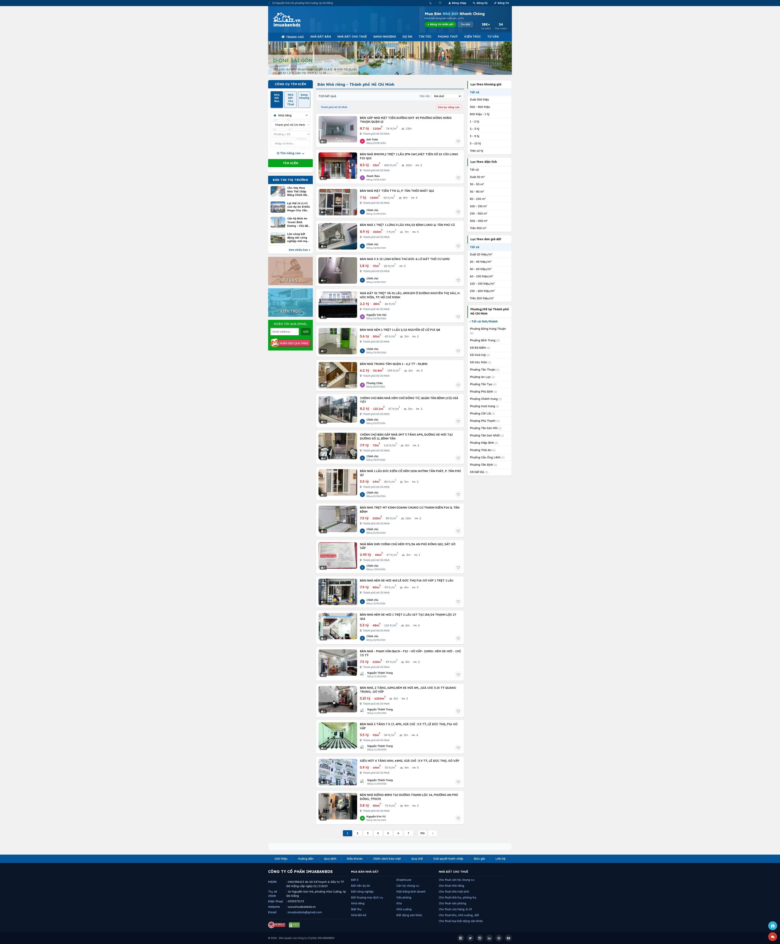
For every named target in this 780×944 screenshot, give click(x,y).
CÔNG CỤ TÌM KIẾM (290, 84)
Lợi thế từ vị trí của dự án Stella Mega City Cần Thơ (298, 207)
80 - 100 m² (478, 199)
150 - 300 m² (478, 213)
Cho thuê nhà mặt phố (454, 891)
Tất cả (474, 92)
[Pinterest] (498, 938)
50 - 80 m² (477, 191)
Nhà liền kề (358, 915)
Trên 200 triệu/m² (482, 298)
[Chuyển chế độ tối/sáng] (431, 3)
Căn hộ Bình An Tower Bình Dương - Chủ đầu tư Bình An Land (298, 222)
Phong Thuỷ (448, 36)
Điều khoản (354, 858)
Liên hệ (500, 858)
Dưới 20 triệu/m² (481, 254)
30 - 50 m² (477, 184)
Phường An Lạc (482, 377)
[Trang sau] (432, 833)
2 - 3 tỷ (474, 129)
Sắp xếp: (425, 96)
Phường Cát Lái (482, 413)
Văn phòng (403, 897)
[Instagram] (479, 938)
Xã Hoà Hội (480, 355)
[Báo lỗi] (772, 925)
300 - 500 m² (479, 221)
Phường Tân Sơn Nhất (487, 435)
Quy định (330, 858)
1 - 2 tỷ (474, 121)
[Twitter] (470, 938)
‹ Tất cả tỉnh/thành (484, 321)
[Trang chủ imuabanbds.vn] (292, 19)
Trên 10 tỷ (476, 151)
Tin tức (425, 36)
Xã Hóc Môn (480, 362)
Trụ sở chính (272, 894)
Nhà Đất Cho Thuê (352, 36)
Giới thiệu (281, 858)
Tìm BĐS (465, 24)
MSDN (272, 882)
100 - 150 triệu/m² (482, 283)
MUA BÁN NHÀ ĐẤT (365, 871)
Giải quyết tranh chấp (448, 858)
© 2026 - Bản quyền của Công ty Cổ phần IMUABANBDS (301, 938)
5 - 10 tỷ (475, 143)
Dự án (407, 36)
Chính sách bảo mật (387, 858)
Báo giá (479, 858)
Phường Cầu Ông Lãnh (487, 457)
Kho (399, 903)
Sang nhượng (384, 36)
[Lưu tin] (458, 141)
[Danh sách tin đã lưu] (440, 3)
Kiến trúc (472, 36)
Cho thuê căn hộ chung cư (456, 880)
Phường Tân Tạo (483, 384)
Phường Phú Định (483, 391)
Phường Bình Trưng (485, 340)
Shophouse (403, 880)
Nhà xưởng (404, 909)
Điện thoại (275, 901)
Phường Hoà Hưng (484, 406)
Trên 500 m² (478, 228)
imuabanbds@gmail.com (305, 912)
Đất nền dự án (360, 886)
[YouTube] (508, 938)
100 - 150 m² (478, 206)
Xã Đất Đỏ (479, 472)
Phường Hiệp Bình (484, 443)
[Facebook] (460, 938)
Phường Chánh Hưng (486, 399)
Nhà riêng (357, 903)
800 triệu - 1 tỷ (480, 114)
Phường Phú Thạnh (484, 421)
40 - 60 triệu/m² (481, 269)
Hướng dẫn (305, 858)
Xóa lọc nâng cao (448, 107)
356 (422, 833)
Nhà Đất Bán (320, 36)
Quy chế (417, 858)
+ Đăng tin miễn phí (440, 24)
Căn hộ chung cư (407, 886)
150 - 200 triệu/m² (482, 291)
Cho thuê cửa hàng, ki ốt (455, 909)
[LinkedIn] (489, 938)
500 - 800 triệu (480, 107)
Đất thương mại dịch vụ (367, 897)
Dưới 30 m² (477, 177)
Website (274, 907)
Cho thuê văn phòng (452, 903)
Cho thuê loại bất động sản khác (461, 921)
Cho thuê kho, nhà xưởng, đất (459, 915)
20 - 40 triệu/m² (481, 262)
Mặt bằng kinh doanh (411, 891)
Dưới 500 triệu (479, 99)
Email (272, 912)
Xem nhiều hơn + (299, 249)
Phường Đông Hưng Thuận (488, 331)
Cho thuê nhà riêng (451, 886)
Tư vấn (493, 36)
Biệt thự (356, 909)
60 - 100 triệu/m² (481, 276)
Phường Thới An (482, 450)
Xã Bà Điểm (480, 347)
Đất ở (355, 880)
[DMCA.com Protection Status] (294, 925)
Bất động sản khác (409, 915)
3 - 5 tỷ (474, 136)
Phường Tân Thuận (484, 369)
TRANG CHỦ (295, 37)
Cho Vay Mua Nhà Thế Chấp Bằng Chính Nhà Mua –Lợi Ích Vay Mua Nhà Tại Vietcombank (298, 191)
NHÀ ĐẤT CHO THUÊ (453, 871)
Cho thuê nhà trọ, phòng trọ (457, 897)
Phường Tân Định (483, 465)
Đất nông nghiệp (362, 891)
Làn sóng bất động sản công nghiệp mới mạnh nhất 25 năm (298, 237)
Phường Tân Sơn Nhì (486, 428)
